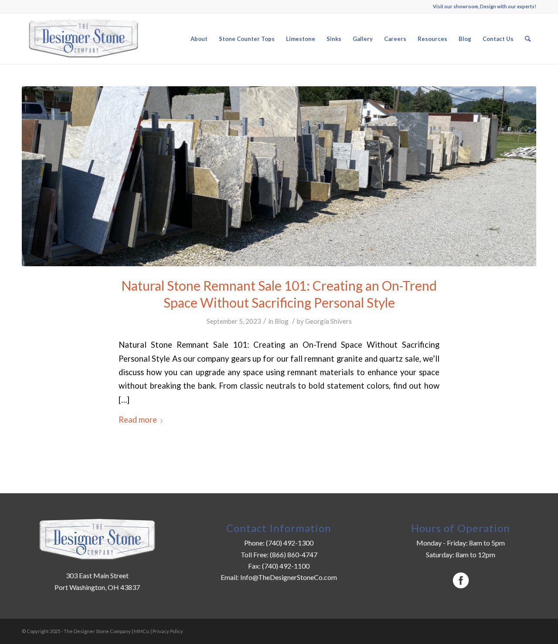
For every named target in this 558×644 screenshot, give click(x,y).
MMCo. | (143, 631)
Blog (282, 321)
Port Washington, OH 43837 (97, 587)
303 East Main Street (97, 575)
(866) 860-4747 (293, 554)
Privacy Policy (168, 631)
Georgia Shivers (328, 321)
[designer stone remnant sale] (279, 176)
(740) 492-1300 (289, 543)
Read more (138, 419)
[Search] (527, 39)
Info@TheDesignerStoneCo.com (288, 577)
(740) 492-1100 (285, 566)
